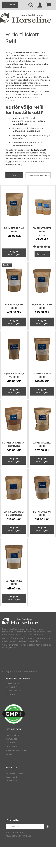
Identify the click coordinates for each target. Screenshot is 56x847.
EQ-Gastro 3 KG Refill (42, 306)
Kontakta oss (11, 739)
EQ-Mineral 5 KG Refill (14, 230)
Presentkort (11, 694)
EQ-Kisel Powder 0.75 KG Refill (14, 513)
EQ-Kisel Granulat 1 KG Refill (14, 444)
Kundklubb (10, 743)
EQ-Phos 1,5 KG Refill (42, 513)
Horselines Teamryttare (16, 750)
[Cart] (49, 5)
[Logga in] (40, 5)
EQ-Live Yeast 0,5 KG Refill (14, 375)
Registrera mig (47, 826)
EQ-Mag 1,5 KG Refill (42, 375)
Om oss (9, 754)
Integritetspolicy (13, 683)
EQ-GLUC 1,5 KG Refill (14, 306)
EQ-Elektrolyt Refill (42, 230)
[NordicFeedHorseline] (25, 17)
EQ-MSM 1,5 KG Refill (14, 582)
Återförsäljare (12, 747)
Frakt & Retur (11, 687)
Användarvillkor (13, 691)
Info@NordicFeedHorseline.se (18, 836)
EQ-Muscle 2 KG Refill (42, 444)
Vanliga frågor (12, 735)
